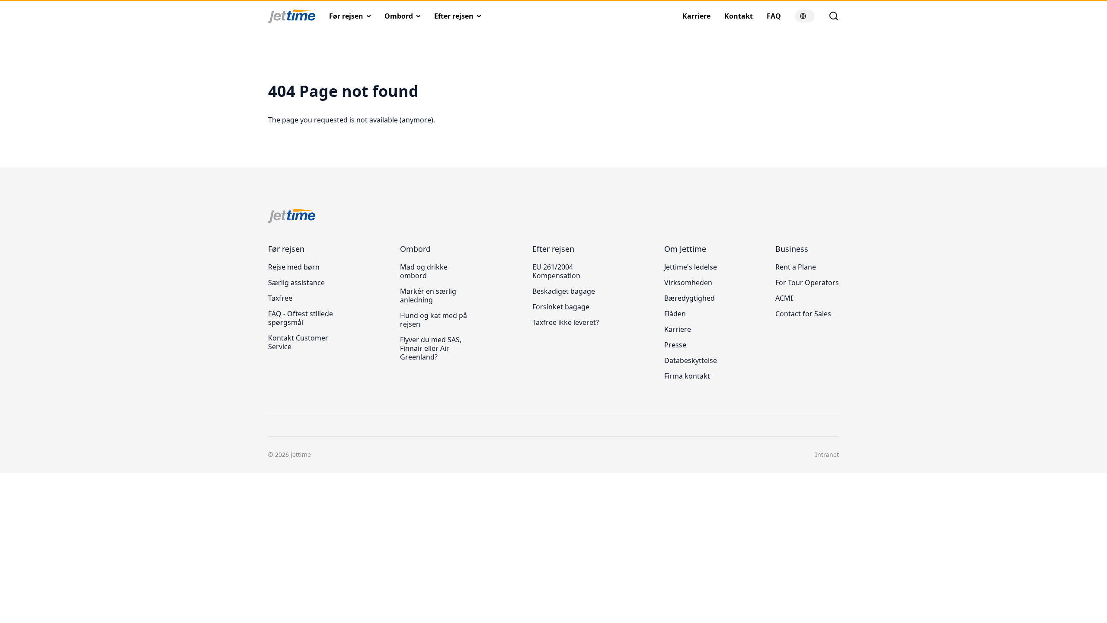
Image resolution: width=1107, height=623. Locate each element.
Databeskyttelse (690, 360)
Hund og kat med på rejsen (433, 319)
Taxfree (280, 298)
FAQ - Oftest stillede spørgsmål (300, 318)
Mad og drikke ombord (424, 271)
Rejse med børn (294, 267)
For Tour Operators (807, 282)
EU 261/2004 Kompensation (556, 271)
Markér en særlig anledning (428, 295)
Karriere (677, 329)
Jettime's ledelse (690, 267)
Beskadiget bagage (563, 291)
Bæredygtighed (689, 298)
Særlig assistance (296, 282)
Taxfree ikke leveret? (565, 322)
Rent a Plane (795, 267)
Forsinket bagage (560, 306)
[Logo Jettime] (298, 16)
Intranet (827, 454)
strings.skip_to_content (35, 36)
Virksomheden (688, 282)
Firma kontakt (687, 376)
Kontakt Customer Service (298, 342)
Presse (675, 344)
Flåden (675, 313)
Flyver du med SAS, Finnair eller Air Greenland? (430, 348)
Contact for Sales (803, 313)
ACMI (784, 298)
